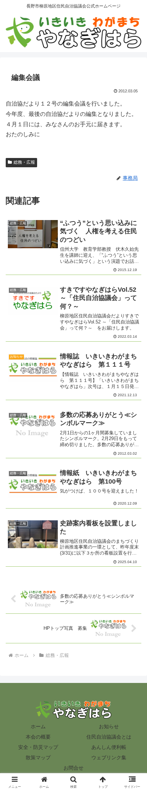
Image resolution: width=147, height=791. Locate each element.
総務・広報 (24, 162)
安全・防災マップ (38, 747)
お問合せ (73, 768)
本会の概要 (38, 737)
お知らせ (109, 726)
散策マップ (38, 757)
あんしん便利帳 (108, 747)
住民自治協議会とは (108, 737)
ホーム (38, 726)
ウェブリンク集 (108, 757)
